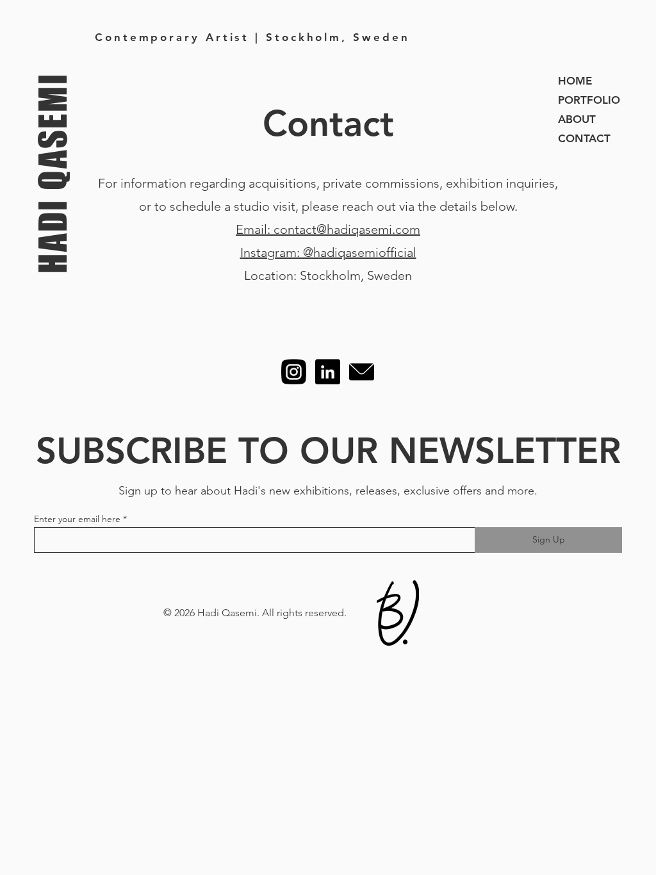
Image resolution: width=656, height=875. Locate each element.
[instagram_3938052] (293, 371)
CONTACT (584, 138)
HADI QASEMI (52, 173)
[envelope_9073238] (361, 371)
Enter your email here (77, 518)
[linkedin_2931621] (327, 371)
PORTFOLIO (589, 100)
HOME (575, 80)
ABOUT (577, 119)
